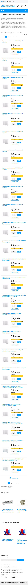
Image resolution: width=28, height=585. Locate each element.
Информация (14, 576)
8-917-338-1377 (12, 1)
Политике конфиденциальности (18, 583)
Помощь (13, 577)
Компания (14, 574)
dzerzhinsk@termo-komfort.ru (10, 566)
